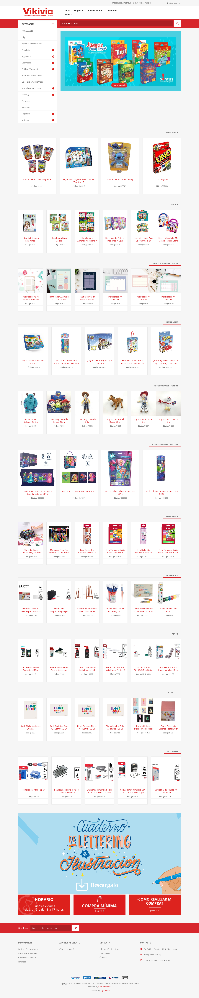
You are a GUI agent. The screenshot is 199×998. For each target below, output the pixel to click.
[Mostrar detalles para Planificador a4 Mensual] (143, 281)
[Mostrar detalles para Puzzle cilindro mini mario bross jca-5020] (162, 469)
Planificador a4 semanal (115, 298)
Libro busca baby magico (59, 239)
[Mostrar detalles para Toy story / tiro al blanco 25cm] (115, 403)
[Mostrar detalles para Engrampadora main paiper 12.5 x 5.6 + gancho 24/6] (99, 771)
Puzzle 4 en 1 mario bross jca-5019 (78, 491)
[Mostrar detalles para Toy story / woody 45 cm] (87, 403)
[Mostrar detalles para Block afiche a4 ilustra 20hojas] (30, 710)
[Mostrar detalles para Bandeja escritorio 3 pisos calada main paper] (66, 771)
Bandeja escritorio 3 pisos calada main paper (66, 791)
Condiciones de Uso (27, 957)
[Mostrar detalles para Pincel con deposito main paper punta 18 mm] (115, 651)
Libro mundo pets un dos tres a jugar (115, 239)
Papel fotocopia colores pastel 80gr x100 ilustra (168, 729)
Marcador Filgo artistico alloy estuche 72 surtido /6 (30, 552)
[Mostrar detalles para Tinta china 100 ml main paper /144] (87, 651)
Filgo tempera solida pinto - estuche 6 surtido (115, 552)
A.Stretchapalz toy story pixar (37, 179)
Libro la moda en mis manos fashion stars (168, 239)
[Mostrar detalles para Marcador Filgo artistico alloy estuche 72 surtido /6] (30, 534)
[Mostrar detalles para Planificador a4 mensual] (168, 281)
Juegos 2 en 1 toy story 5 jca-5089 (99, 361)
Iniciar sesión (174, 3)
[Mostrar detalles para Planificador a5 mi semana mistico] (87, 281)
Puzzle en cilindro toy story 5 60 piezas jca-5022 (66, 361)
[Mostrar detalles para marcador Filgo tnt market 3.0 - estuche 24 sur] (59, 534)
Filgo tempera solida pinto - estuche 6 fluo (168, 551)
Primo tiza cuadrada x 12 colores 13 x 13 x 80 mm (143, 611)
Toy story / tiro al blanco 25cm (115, 420)
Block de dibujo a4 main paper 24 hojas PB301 (31, 611)
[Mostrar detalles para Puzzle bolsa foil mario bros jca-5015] (120, 469)
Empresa (22, 961)
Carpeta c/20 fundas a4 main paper (165, 791)
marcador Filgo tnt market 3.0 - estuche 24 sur (59, 552)
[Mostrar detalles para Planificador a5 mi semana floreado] (30, 281)
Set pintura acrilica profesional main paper (30, 670)
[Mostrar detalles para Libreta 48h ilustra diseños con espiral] (143, 710)
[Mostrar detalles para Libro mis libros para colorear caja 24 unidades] (143, 222)
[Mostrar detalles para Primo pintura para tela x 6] (168, 592)
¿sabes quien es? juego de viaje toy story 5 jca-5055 (166, 361)
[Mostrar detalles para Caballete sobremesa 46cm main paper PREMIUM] (87, 592)
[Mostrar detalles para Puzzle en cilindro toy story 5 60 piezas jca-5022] (66, 342)
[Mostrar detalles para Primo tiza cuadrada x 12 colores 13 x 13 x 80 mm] (143, 592)
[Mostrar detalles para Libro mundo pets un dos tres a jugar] (115, 222)
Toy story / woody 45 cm (87, 420)
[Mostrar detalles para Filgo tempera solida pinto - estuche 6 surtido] (115, 534)
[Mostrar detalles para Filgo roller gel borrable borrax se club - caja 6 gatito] (143, 534)
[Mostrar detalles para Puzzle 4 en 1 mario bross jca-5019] (79, 469)
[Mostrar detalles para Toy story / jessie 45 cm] (143, 403)
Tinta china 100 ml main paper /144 (87, 668)
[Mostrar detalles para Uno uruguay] (162, 157)
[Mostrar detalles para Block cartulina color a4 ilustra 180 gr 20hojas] (115, 710)
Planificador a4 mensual (168, 298)
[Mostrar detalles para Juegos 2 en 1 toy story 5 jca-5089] (99, 342)
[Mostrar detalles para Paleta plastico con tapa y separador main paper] (59, 651)
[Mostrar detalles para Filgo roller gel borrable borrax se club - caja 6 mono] (87, 534)
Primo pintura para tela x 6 (168, 610)
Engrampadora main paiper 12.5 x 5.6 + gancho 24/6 (99, 791)
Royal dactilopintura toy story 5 (33, 361)
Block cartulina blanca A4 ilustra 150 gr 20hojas (87, 729)
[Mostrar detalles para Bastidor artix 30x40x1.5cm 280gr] (143, 651)
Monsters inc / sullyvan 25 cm (31, 420)
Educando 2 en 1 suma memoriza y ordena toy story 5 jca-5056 (132, 363)
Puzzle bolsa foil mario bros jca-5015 (120, 492)
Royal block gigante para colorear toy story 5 (79, 180)
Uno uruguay (162, 179)
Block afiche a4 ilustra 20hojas (30, 727)
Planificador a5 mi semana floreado (30, 298)
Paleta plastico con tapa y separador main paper (59, 670)
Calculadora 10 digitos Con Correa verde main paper (132, 791)
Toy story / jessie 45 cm (143, 420)
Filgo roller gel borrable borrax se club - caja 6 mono (87, 552)
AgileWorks (105, 990)
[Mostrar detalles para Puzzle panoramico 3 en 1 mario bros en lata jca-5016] (37, 469)
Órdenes (103, 957)
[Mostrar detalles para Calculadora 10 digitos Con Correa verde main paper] (132, 771)
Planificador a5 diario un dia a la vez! (59, 298)
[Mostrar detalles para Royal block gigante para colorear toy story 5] (79, 157)
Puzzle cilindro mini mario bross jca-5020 (161, 492)
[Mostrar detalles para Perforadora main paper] (33, 771)
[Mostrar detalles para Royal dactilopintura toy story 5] (33, 342)
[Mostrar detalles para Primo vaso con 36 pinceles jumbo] (115, 592)
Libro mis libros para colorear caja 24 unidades (143, 241)
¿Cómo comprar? (66, 949)
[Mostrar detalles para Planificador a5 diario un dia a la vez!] (59, 281)
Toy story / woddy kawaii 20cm (59, 420)
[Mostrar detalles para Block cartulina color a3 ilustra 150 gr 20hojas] (59, 710)
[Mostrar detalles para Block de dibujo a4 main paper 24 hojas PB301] (30, 592)
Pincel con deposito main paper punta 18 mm (115, 670)
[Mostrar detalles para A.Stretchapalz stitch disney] (120, 157)
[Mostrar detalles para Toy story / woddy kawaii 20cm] (59, 403)
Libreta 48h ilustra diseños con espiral (143, 727)
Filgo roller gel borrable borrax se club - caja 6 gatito (143, 552)
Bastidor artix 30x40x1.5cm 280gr (143, 668)
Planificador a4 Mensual (143, 298)
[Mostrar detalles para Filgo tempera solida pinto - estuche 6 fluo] (168, 534)
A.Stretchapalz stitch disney (120, 179)
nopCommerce (105, 986)
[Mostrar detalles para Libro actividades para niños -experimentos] (30, 222)
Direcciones (105, 953)
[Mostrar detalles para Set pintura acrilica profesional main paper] (30, 651)
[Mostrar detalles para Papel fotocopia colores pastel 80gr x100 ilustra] (168, 710)
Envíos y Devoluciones (28, 949)
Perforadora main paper (33, 789)
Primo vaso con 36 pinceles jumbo (115, 610)
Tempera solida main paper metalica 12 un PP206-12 (168, 670)
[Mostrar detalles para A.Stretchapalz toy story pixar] (37, 157)
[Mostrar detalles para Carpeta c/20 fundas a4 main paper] (166, 771)
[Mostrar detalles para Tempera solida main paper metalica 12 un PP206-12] (168, 651)
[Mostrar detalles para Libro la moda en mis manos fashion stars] (168, 222)
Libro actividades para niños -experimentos (31, 241)
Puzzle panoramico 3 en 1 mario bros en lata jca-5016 (37, 492)
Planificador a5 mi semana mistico (87, 298)
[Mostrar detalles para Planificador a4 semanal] (115, 281)
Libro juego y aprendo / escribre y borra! (87, 241)
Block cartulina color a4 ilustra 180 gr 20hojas (115, 729)
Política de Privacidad (27, 953)
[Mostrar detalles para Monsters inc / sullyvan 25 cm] (30, 403)
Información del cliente (110, 949)
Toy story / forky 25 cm (168, 420)
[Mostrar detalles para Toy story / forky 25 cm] (168, 403)
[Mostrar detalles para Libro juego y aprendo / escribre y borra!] (87, 222)
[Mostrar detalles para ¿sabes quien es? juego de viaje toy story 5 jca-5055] (166, 342)
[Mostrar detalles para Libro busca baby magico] (59, 222)
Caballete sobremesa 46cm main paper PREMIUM (87, 611)
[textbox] (116, 23)
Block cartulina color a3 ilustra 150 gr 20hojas (59, 729)
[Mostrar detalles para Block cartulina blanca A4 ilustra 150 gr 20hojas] (87, 710)
